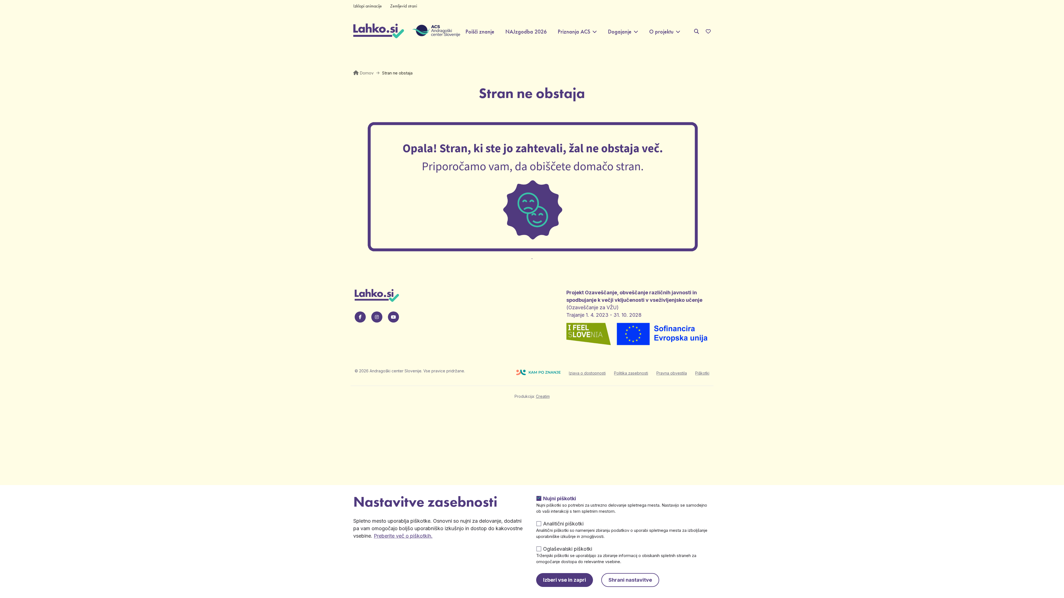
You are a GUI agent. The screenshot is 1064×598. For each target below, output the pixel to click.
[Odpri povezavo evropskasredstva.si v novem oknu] (663, 335)
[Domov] (378, 31)
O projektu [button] (661, 31)
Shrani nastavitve (630, 580)
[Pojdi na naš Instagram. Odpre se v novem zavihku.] (376, 317)
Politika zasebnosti (631, 373)
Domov (367, 73)
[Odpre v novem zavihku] (532, 253)
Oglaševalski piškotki (567, 549)
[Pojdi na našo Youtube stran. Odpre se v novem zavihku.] (393, 317)
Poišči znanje (480, 31)
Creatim (543, 396)
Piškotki (702, 373)
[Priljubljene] (708, 32)
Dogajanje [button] (619, 31)
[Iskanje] (696, 31)
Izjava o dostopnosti (587, 373)
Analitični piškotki (563, 524)
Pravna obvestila (671, 373)
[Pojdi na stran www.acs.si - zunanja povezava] (432, 31)
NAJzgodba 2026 (526, 31)
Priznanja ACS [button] (574, 31)
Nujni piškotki (559, 498)
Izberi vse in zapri (564, 580)
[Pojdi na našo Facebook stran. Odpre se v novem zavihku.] (360, 317)
